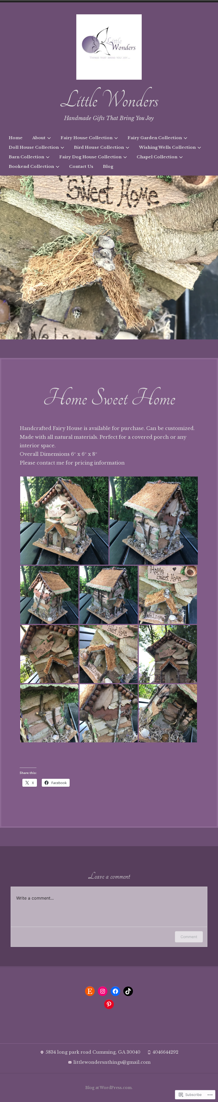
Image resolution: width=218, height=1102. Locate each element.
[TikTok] (128, 991)
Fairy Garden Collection (155, 137)
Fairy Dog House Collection (90, 156)
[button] (64, 520)
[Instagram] (102, 991)
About (38, 137)
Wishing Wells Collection (167, 147)
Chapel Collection (157, 156)
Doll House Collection (34, 147)
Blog (108, 166)
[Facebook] (115, 991)
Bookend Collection (31, 166)
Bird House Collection (99, 147)
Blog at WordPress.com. (109, 1087)
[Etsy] (90, 991)
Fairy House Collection (86, 137)
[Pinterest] (109, 1004)
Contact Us (81, 166)
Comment (189, 936)
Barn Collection (26, 156)
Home (16, 137)
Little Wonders (109, 100)
